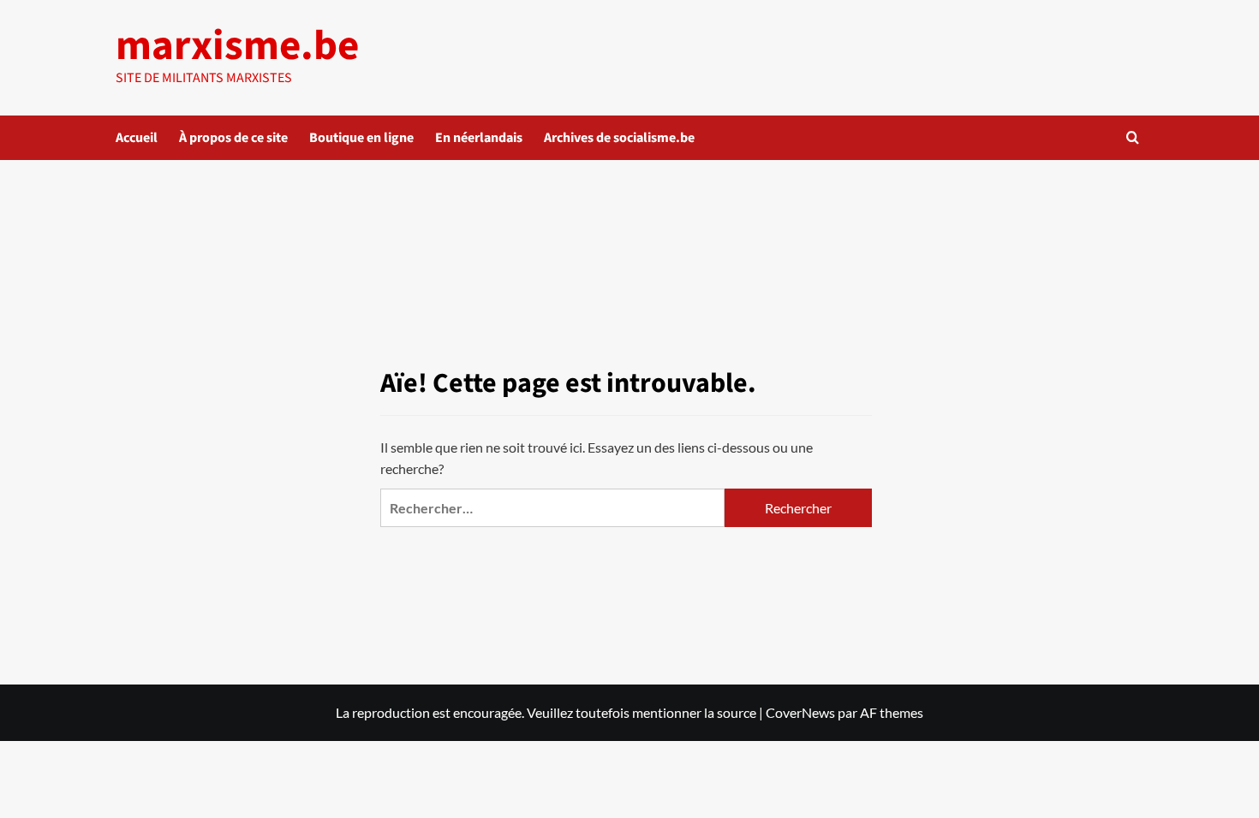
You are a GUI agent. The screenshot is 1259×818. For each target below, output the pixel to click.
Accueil (137, 137)
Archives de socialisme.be (619, 137)
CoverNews (800, 712)
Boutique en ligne (361, 137)
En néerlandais (478, 137)
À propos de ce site (233, 137)
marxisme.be (237, 46)
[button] (1132, 137)
